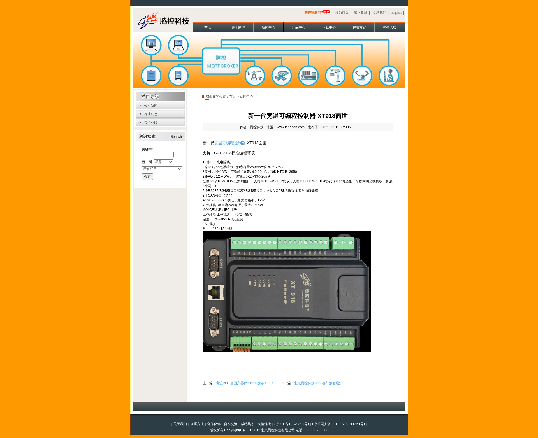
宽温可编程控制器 (230, 143)
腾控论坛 (389, 27)
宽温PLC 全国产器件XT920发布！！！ (245, 383)
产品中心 (298, 27)
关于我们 (180, 424)
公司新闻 (150, 106)
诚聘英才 (247, 424)
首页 (232, 97)
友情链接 (264, 424)
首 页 (208, 27)
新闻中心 (268, 27)
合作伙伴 (214, 424)
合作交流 (230, 424)
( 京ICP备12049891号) (291, 424)
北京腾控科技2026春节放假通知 (318, 383)
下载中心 (329, 27)
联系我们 (379, 13)
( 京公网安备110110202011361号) (338, 424)
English (396, 13)
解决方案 (359, 27)
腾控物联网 (312, 13)
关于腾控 (238, 27)
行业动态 (150, 114)
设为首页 (342, 13)
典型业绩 (150, 122)
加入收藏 (360, 13)
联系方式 (197, 424)
